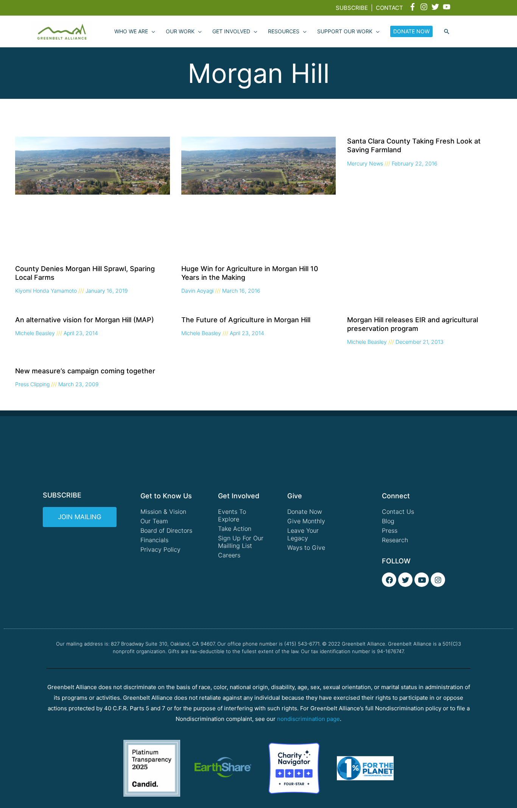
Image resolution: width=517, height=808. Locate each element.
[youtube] (448, 7)
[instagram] (425, 7)
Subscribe (352, 7)
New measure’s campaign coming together (85, 371)
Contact (389, 7)
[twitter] (436, 7)
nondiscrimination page (308, 718)
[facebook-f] (414, 7)
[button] (446, 32)
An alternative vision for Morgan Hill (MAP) (84, 320)
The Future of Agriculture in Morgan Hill (245, 320)
